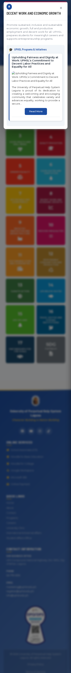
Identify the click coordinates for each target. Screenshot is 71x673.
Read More (36, 111)
